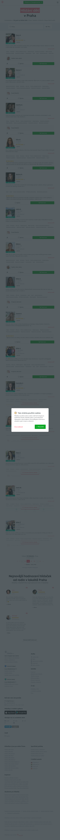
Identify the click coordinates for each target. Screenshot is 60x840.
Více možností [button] (18, 427)
